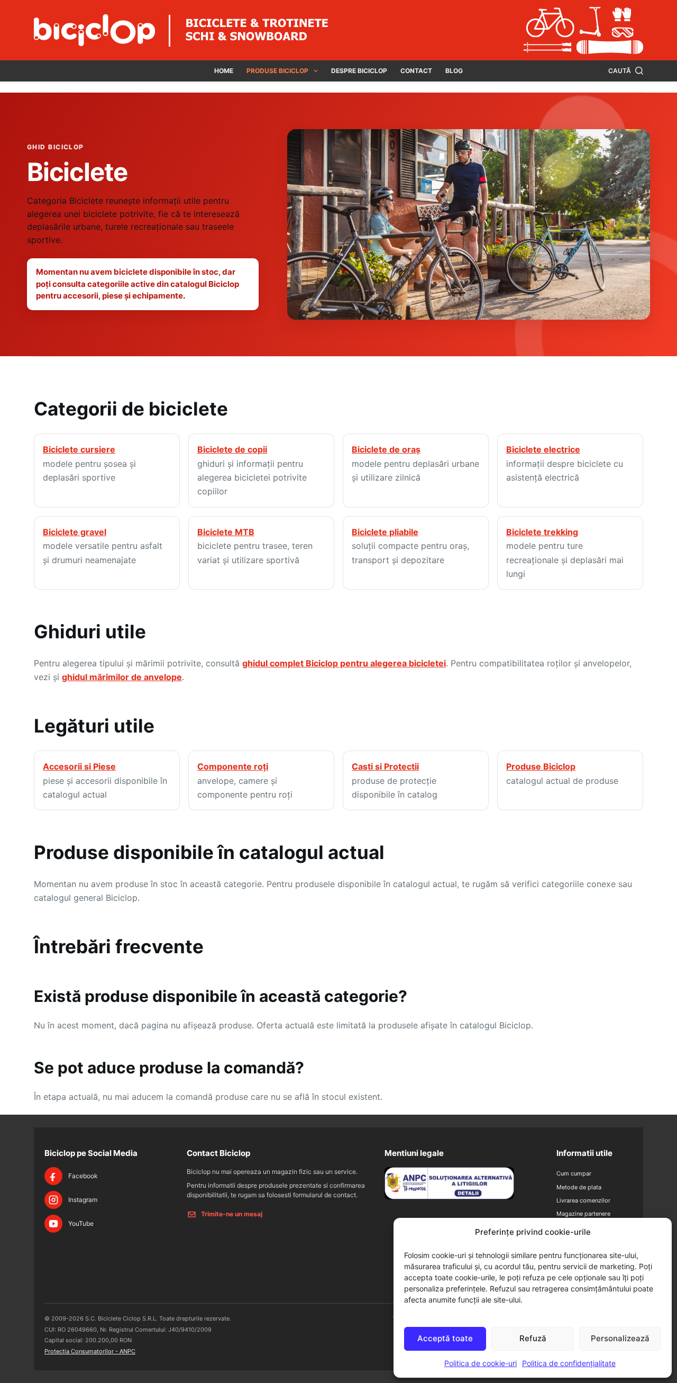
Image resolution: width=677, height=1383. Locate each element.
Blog (454, 71)
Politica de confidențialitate (569, 1363)
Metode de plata (578, 1187)
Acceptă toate (445, 1338)
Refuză (532, 1338)
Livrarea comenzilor (583, 1200)
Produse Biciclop (277, 71)
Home (223, 71)
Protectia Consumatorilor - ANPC (89, 1351)
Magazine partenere (583, 1213)
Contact (416, 71)
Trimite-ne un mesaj (231, 1214)
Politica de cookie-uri (480, 1363)
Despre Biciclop (359, 71)
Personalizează (620, 1338)
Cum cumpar (573, 1173)
